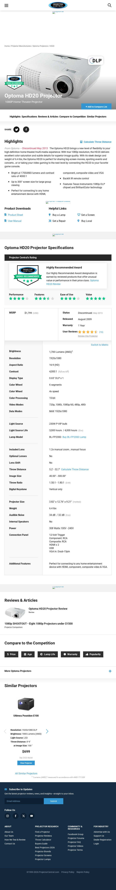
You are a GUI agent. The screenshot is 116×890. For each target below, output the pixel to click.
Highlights (15, 116)
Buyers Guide (41, 843)
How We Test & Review (15, 840)
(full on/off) (63, 371)
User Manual (14, 221)
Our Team (9, 836)
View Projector (26, 763)
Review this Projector (88, 336)
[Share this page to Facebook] (26, 129)
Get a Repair (59, 221)
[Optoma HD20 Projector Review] (30, 275)
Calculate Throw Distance (97, 142)
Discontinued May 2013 (35, 148)
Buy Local (86, 221)
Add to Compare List (96, 106)
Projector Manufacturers (21, 46)
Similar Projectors (96, 116)
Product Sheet (15, 215)
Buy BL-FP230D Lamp (74, 437)
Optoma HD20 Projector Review (48, 608)
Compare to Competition (72, 116)
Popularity (95, 654)
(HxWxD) (77, 502)
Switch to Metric (99, 344)
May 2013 (98, 313)
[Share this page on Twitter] (16, 129)
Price (13, 654)
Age (29, 654)
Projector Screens (43, 855)
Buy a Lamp (58, 215)
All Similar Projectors (26, 773)
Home (7, 46)
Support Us (99, 836)
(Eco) (80, 430)
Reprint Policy (83, 872)
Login (96, 843)
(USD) (35, 313)
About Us (9, 832)
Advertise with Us (102, 832)
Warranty (72, 654)
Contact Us (10, 843)
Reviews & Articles (48, 116)
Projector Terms (75, 850)
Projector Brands (43, 851)
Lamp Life (49, 654)
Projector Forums (76, 838)
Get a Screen (88, 215)
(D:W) (68, 483)
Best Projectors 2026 (45, 847)
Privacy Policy (67, 872)
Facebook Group (75, 834)
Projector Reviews (43, 836)
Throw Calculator (43, 840)
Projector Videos (75, 846)
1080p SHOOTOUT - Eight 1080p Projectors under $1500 (39, 623)
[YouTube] (32, 816)
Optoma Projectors (40, 46)
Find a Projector (42, 832)
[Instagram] (8, 816)
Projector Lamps (43, 859)
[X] (24, 816)
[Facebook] (16, 816)
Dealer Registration (102, 840)
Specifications (29, 116)
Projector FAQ (74, 842)
